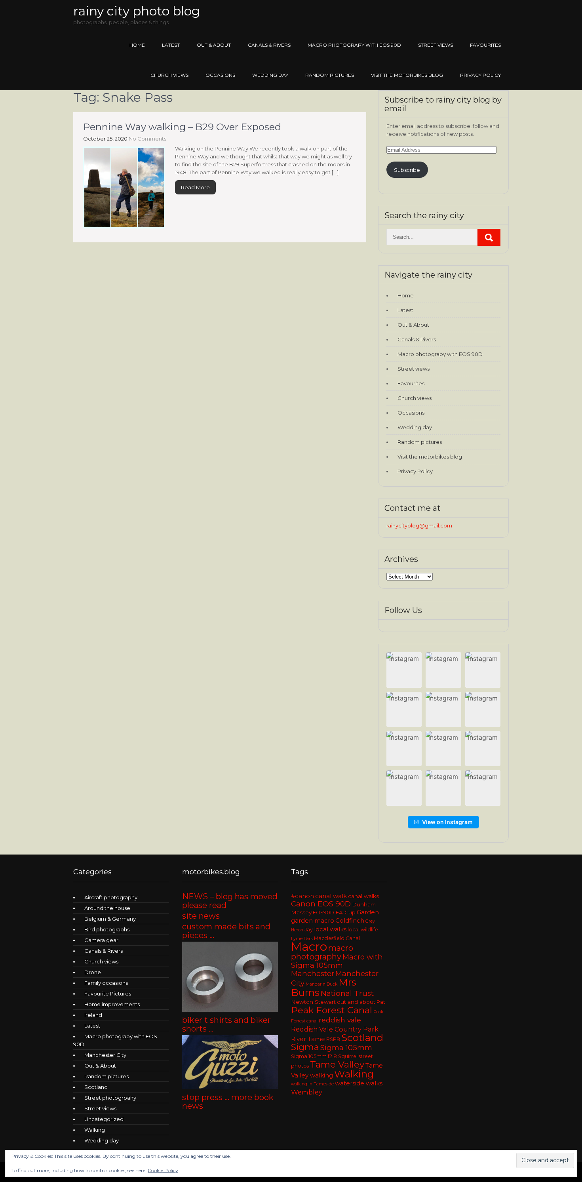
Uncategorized (104, 1119)
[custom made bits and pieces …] (230, 1010)
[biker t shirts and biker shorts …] (230, 1087)
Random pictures (329, 75)
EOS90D (323, 913)
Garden (368, 912)
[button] (404, 669)
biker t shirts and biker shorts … (226, 1024)
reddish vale (340, 1020)
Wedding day (270, 75)
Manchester (312, 973)
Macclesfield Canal (337, 938)
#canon (302, 896)
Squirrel (348, 1056)
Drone (92, 972)
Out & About (214, 45)
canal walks (363, 896)
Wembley (306, 1092)
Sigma (305, 1047)
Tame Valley (337, 1064)
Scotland (96, 1087)
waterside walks (358, 1083)
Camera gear (101, 940)
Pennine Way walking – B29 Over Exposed (182, 127)
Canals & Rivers (269, 45)
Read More (195, 187)
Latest (171, 45)
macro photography (322, 952)
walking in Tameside (312, 1084)
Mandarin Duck (321, 984)
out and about (356, 1002)
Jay (308, 930)
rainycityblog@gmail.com (419, 525)
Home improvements (112, 1004)
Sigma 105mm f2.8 (314, 1056)
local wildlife (363, 930)
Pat (381, 1002)
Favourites (485, 45)
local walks (330, 929)
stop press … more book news (228, 1102)
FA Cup (345, 912)
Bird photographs (106, 929)
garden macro (312, 920)
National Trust (347, 993)
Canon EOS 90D (321, 903)
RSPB (333, 1039)
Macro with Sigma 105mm (337, 961)
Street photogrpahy (110, 1097)
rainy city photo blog (136, 11)
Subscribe (407, 170)
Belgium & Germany (110, 919)
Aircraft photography (110, 897)
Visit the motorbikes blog (407, 75)
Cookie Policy (163, 1170)
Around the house (107, 908)
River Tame (308, 1039)
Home (137, 45)
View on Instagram (447, 821)
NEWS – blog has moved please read (230, 901)
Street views (435, 45)
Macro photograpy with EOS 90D (354, 45)
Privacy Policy (480, 75)
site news (201, 916)
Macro (309, 947)
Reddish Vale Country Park (334, 1029)
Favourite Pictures (107, 993)
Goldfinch (349, 920)
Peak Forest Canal (331, 1010)
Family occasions (106, 983)
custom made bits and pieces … (226, 931)
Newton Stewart (313, 1002)
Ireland (93, 1015)
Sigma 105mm (346, 1047)
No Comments (147, 138)
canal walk (331, 896)
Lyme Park (302, 938)
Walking (94, 1130)
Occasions (220, 75)
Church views (169, 75)
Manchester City (105, 1055)
